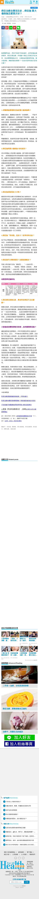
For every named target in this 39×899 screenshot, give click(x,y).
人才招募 (24, 854)
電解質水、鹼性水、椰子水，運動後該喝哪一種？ (21, 832)
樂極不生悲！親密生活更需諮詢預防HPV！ (23, 640)
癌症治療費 (28, 426)
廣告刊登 (7, 854)
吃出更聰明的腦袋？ (12, 814)
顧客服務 (21, 852)
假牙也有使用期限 (11, 810)
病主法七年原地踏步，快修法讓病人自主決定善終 (21, 844)
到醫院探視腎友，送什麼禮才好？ (16, 818)
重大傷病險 (20, 426)
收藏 (4, 23)
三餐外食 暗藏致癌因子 (5, 654)
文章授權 (15, 854)
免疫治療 (13, 429)
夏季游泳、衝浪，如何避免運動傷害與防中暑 (20, 840)
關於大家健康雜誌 (9, 852)
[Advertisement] (19, 444)
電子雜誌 (29, 852)
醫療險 (14, 426)
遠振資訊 (22, 887)
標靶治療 (6, 429)
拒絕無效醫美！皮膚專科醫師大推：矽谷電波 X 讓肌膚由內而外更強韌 (14, 654)
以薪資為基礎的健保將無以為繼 (15, 827)
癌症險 (9, 426)
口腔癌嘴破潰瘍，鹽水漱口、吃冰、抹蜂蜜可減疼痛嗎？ (5, 640)
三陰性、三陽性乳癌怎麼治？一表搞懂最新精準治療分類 (14, 640)
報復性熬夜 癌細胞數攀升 (32, 640)
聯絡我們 (32, 854)
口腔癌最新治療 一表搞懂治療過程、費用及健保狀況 (24, 654)
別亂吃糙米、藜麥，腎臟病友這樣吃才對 (18, 806)
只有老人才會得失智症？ (13, 801)
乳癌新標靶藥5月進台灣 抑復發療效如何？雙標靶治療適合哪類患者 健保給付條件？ (33, 654)
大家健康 (12, 865)
